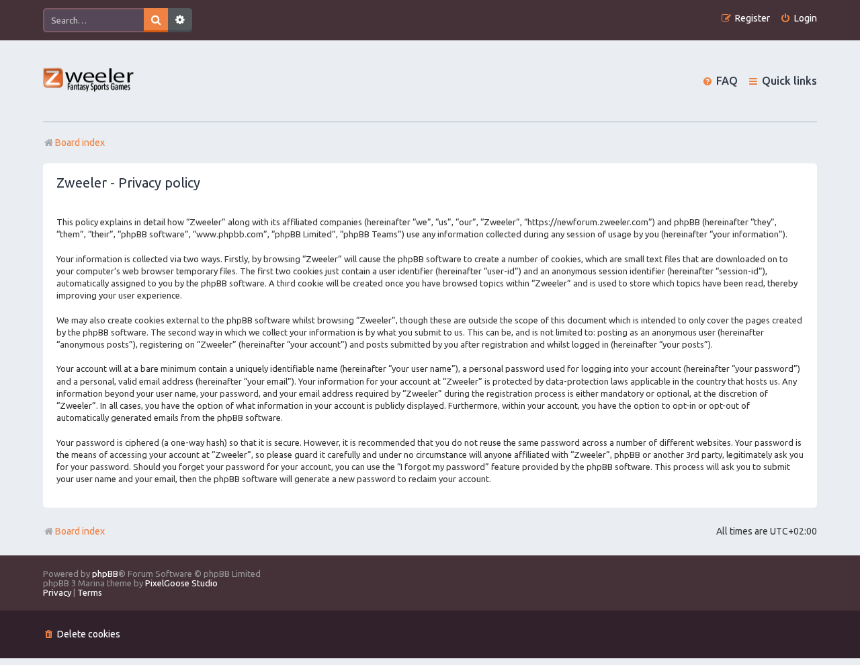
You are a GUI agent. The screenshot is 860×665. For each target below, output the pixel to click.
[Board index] (89, 81)
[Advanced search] (180, 20)
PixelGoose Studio (181, 583)
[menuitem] (798, 18)
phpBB (105, 573)
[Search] (156, 20)
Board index (80, 531)
